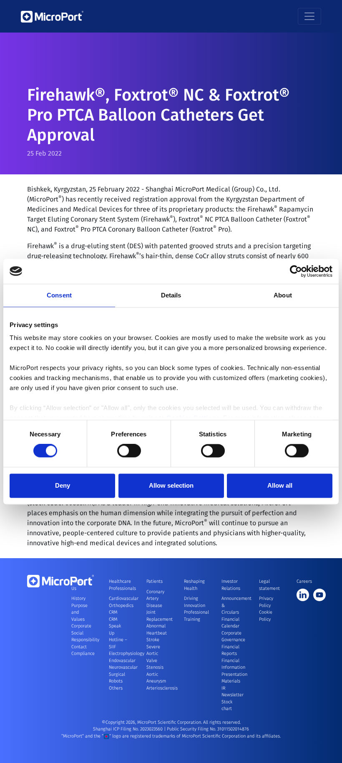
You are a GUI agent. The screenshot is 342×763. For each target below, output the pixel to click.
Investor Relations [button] (230, 585)
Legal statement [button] (268, 585)
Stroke (152, 639)
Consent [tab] (59, 295)
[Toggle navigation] (309, 16)
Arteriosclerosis (162, 688)
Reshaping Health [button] (193, 585)
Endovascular (122, 660)
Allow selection (171, 485)
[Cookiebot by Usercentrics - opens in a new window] (295, 271)
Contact (79, 647)
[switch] (129, 451)
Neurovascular (123, 667)
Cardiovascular (123, 598)
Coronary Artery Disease (155, 598)
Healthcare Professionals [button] (118, 585)
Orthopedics (121, 605)
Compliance (83, 653)
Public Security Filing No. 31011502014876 (208, 729)
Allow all (279, 485)
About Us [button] (77, 585)
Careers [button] (304, 581)
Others (116, 688)
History (78, 598)
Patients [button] (154, 581)
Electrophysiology (126, 653)
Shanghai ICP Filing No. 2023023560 (128, 729)
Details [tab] (171, 295)
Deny (62, 485)
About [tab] (283, 295)
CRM (113, 612)
